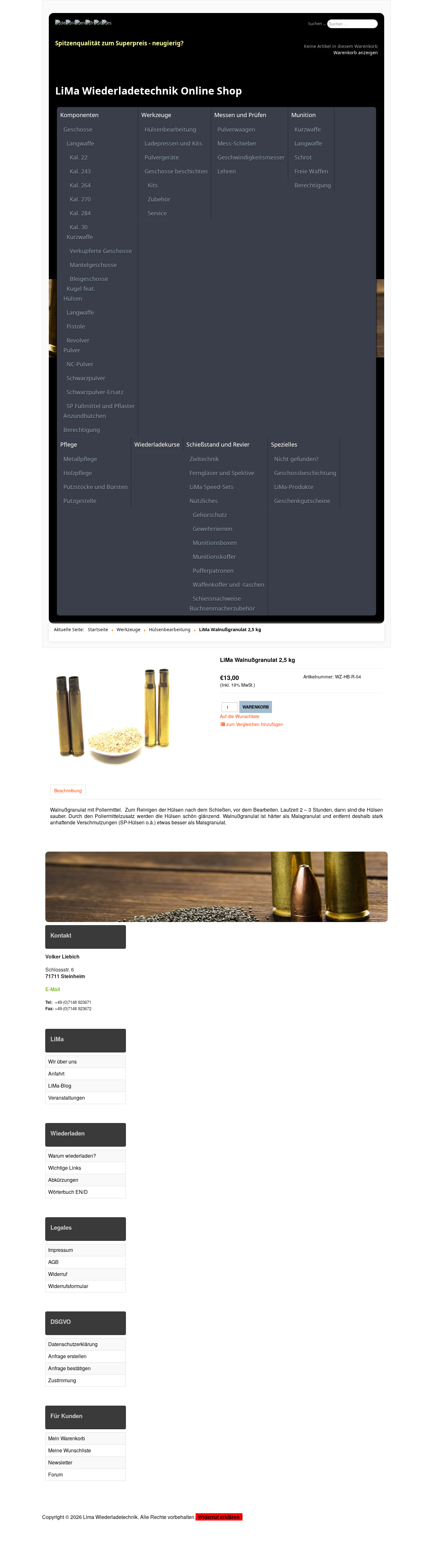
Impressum (60, 1249)
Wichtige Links (64, 1167)
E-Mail (52, 989)
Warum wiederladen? (72, 1155)
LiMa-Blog (59, 1085)
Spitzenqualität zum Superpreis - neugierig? (119, 43)
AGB (53, 1262)
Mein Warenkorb (66, 1438)
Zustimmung (62, 1380)
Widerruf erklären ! (220, 1517)
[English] (80, 22)
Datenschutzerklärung (73, 1344)
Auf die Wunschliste (239, 716)
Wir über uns (62, 1061)
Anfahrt (56, 1073)
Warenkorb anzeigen (355, 52)
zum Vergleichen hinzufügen (254, 724)
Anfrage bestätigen (69, 1368)
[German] (60, 22)
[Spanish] (107, 22)
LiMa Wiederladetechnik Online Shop (148, 90)
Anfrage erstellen (67, 1356)
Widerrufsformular (68, 1286)
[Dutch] (70, 22)
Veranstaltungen (66, 1097)
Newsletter (60, 1462)
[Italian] (98, 22)
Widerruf (57, 1274)
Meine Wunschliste (69, 1450)
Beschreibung (68, 790)
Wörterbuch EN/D (68, 1191)
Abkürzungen (63, 1179)
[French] (89, 22)
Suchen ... (317, 23)
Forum (55, 1474)
